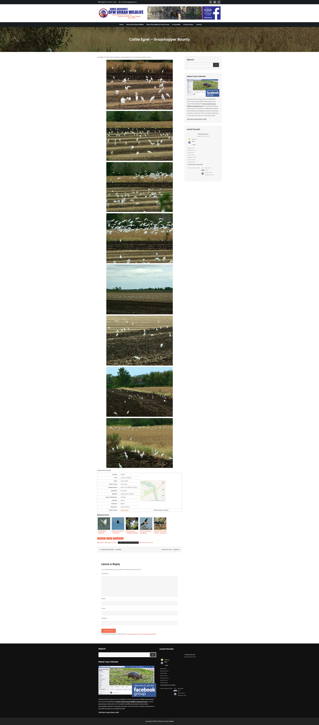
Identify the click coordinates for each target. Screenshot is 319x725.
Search (190, 60)
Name (103, 599)
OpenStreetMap (162, 500)
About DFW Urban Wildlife (135, 25)
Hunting (109, 538)
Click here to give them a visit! (197, 119)
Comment (105, 574)
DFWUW (101, 542)
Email (103, 608)
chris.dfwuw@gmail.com (129, 2)
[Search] (216, 65)
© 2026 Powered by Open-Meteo (195, 164)
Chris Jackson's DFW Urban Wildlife (128, 542)
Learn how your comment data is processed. (141, 634)
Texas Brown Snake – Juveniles (111, 550)
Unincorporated (118, 538)
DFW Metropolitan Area (203, 134)
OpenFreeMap (156, 500)
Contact (199, 25)
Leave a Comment (147, 542)
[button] (163, 495)
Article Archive (188, 25)
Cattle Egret (125, 510)
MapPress (152, 500)
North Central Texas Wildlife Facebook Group (131, 702)
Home (121, 25)
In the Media (176, 25)
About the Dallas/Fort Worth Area (157, 25)
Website (104, 618)
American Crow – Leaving (169, 550)
